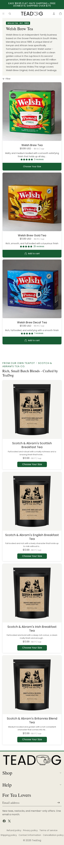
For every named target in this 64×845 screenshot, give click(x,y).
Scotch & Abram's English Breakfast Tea (32, 537)
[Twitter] (9, 821)
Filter (8, 78)
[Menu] (3, 13)
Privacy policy (30, 830)
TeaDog (36, 840)
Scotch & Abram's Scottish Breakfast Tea (32, 445)
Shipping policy (9, 835)
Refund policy (14, 830)
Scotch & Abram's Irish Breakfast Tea (32, 629)
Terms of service (48, 830)
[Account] (54, 13)
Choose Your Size (32, 166)
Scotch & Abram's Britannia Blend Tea (32, 720)
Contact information (30, 835)
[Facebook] (4, 821)
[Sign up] (58, 802)
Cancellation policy (53, 835)
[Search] (10, 13)
